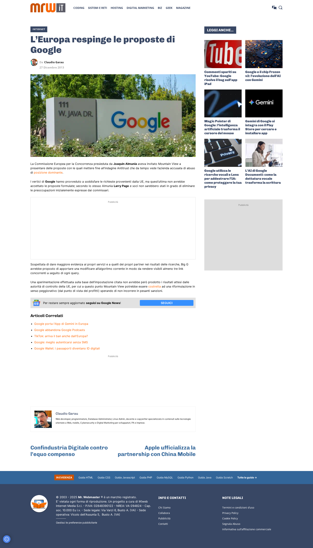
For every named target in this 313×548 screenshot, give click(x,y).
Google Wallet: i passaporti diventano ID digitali (67, 348)
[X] (158, 62)
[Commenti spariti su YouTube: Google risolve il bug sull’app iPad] (223, 54)
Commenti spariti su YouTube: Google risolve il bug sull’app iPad (220, 78)
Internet (39, 29)
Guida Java (204, 477)
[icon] (274, 7)
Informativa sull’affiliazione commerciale (246, 529)
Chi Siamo (164, 507)
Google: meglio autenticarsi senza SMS (61, 342)
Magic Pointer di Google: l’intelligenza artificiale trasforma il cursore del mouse (222, 127)
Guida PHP (145, 477)
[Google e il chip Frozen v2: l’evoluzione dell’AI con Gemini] (264, 54)
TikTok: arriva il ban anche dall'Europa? (61, 336)
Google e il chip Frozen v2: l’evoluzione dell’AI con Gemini (263, 76)
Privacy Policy (230, 513)
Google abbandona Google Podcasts (59, 330)
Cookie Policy (230, 518)
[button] (280, 7)
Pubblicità (164, 518)
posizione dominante (48, 172)
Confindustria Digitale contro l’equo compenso (69, 450)
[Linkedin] (167, 62)
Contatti (163, 524)
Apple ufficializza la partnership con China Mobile (157, 450)
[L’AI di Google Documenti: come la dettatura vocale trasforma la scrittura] (264, 153)
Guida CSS (104, 477)
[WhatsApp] (175, 62)
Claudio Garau (54, 62)
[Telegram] (183, 62)
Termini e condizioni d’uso (238, 507)
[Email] (192, 62)
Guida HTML (85, 477)
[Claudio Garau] (34, 62)
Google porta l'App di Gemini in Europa (61, 324)
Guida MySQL (165, 477)
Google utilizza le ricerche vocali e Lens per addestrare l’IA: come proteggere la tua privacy (223, 179)
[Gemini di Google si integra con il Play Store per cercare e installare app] (264, 103)
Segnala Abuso (231, 524)
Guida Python (185, 477)
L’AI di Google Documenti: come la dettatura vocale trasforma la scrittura (263, 177)
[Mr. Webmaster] (39, 504)
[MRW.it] (47, 7)
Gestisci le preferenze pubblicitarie (76, 522)
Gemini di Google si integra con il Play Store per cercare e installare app (261, 127)
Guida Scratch (224, 477)
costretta (154, 286)
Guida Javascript (125, 477)
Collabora (164, 513)
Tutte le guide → (247, 477)
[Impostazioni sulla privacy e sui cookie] (7, 539)
